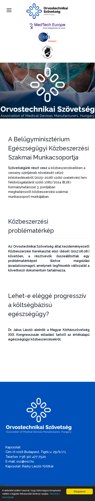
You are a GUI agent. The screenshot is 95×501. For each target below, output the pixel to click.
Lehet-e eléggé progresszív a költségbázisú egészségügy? (47, 304)
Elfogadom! (80, 491)
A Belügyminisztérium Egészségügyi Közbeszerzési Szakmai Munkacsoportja (48, 148)
